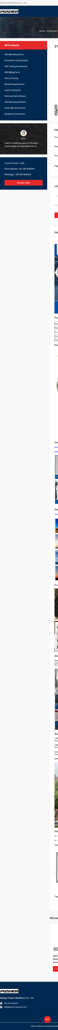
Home (42, 31)
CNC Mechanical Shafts (15, 102)
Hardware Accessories (15, 114)
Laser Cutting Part (13, 90)
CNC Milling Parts (12, 72)
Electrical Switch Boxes (15, 96)
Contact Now (23, 182)
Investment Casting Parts (16, 60)
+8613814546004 (23, 174)
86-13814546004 (26, 169)
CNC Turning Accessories (16, 66)
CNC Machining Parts (14, 54)
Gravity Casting (11, 78)
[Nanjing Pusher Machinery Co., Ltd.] (9, 11)
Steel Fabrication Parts (15, 108)
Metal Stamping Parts (14, 84)
